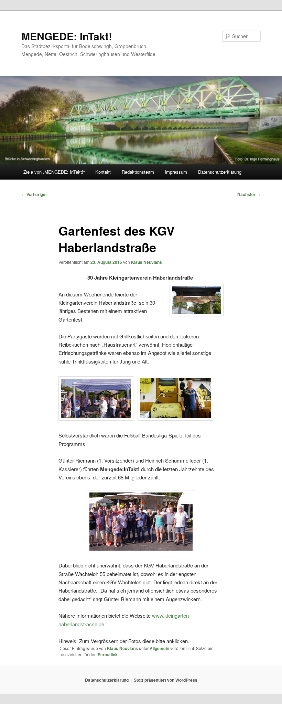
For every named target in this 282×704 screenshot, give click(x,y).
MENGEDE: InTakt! (66, 36)
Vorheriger (34, 194)
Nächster (249, 194)
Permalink (108, 654)
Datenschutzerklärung (219, 172)
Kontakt (103, 172)
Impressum (176, 172)
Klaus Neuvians (146, 262)
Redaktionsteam (138, 172)
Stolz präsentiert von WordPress (165, 680)
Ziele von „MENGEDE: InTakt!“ (54, 172)
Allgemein (159, 648)
